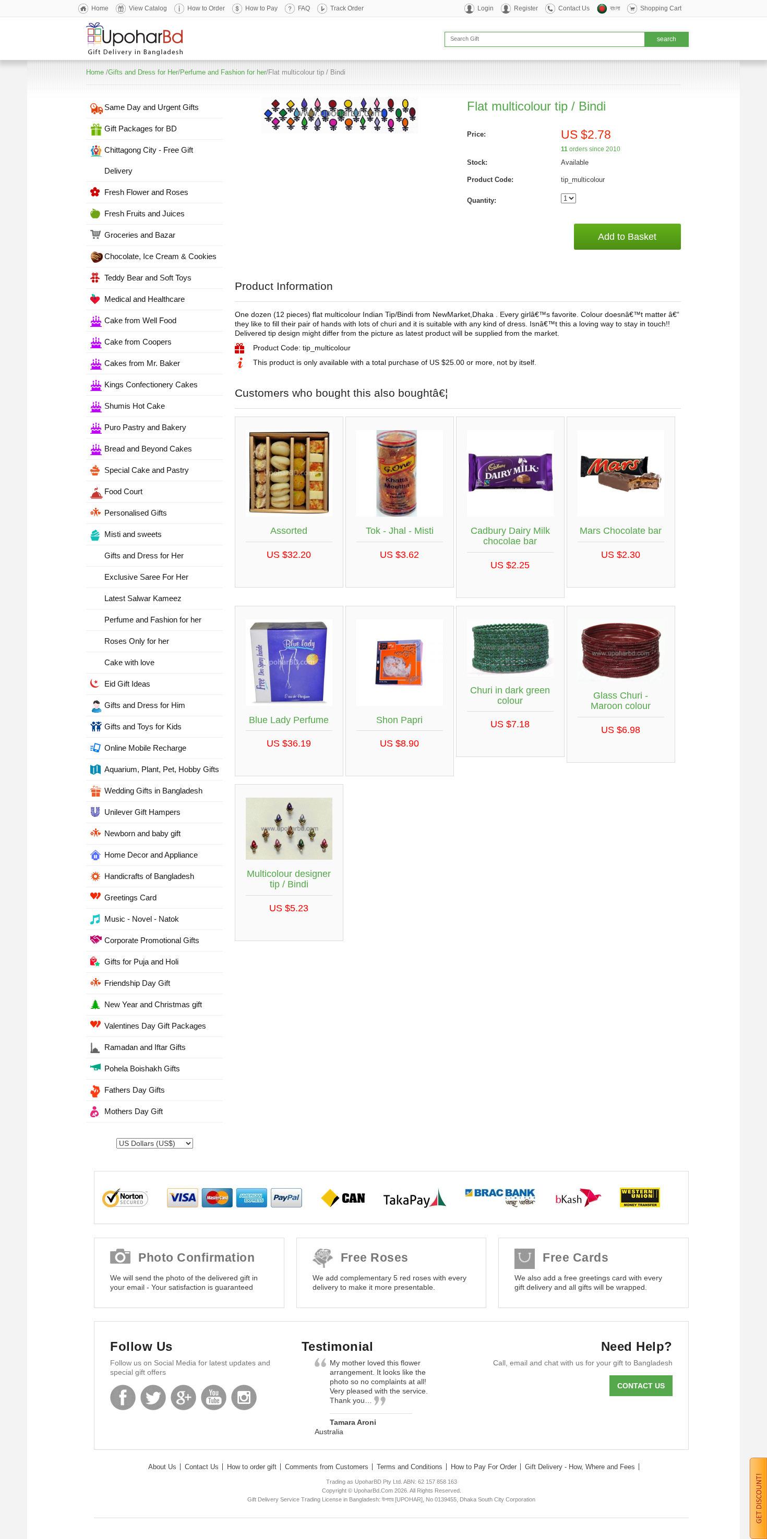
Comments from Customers (326, 1467)
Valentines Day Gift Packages (155, 1025)
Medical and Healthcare (144, 299)
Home (100, 8)
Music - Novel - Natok (141, 918)
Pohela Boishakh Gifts (142, 1068)
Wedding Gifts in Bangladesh (153, 790)
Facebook (123, 1397)
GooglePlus (183, 1397)
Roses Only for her (136, 641)
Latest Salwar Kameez (143, 598)
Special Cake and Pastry (146, 470)
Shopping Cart (660, 8)
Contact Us (574, 8)
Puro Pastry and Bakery (145, 427)
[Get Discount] (758, 1498)
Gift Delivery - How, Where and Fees (580, 1467)
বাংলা (615, 8)
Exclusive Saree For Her (146, 576)
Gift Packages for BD (140, 128)
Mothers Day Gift (133, 1111)
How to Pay (261, 8)
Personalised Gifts (135, 512)
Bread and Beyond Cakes (148, 448)
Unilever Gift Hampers (142, 812)
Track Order (347, 8)
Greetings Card (130, 897)
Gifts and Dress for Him (144, 705)
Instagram (244, 1397)
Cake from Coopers (138, 341)
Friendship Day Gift (137, 983)
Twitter (153, 1397)
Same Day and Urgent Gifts (151, 107)
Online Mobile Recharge (145, 747)
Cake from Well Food (140, 320)
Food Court (123, 491)
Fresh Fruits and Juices (144, 213)
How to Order (206, 8)
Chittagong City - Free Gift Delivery (148, 160)
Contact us (641, 1386)
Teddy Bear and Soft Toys (147, 277)
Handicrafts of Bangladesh (149, 876)
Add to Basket (627, 236)
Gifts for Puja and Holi (141, 961)
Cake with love (129, 662)
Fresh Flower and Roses (146, 192)
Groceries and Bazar (139, 234)
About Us (162, 1467)
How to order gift (252, 1467)
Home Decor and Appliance (151, 854)
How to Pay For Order (484, 1467)
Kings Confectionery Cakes (151, 384)
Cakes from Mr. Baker (142, 363)
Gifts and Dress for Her (143, 72)
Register (526, 8)
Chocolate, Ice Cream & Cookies (160, 256)
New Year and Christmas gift (153, 1004)
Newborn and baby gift (142, 833)
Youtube (213, 1397)
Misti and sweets (133, 534)
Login (485, 8)
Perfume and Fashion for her (223, 72)
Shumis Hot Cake (134, 405)
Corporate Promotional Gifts (151, 940)
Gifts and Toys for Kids (143, 726)
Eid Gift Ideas (127, 683)
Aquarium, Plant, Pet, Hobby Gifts (161, 769)
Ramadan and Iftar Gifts (145, 1047)
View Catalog (148, 8)
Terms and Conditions (409, 1467)
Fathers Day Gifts (134, 1089)
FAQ (304, 8)
